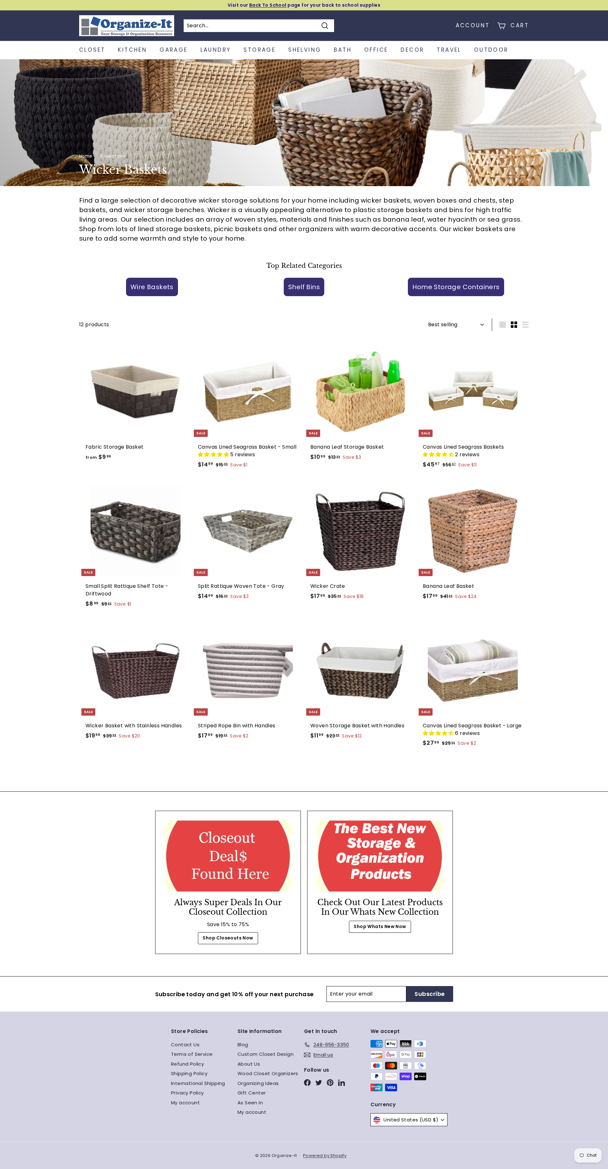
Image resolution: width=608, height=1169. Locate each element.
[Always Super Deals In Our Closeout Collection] (228, 856)
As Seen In (250, 1102)
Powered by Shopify (324, 1156)
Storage (260, 50)
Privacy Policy (187, 1092)
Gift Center (252, 1092)
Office (376, 50)
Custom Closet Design (266, 1054)
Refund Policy (187, 1064)
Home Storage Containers (455, 287)
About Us (249, 1064)
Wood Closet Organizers (268, 1073)
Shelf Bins (304, 287)
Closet (92, 50)
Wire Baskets (152, 287)
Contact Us (185, 1044)
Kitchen (132, 50)
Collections (113, 156)
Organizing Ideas (258, 1083)
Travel (449, 50)
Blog (243, 1044)
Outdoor (491, 50)
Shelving (304, 50)
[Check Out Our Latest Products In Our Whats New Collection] (380, 856)
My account (185, 1102)
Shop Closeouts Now (228, 938)
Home (85, 156)
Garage (173, 50)
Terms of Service (191, 1054)
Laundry (215, 50)
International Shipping (198, 1083)
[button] (214, 454)
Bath (343, 50)
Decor (412, 50)
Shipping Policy (189, 1073)
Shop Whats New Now (380, 926)
